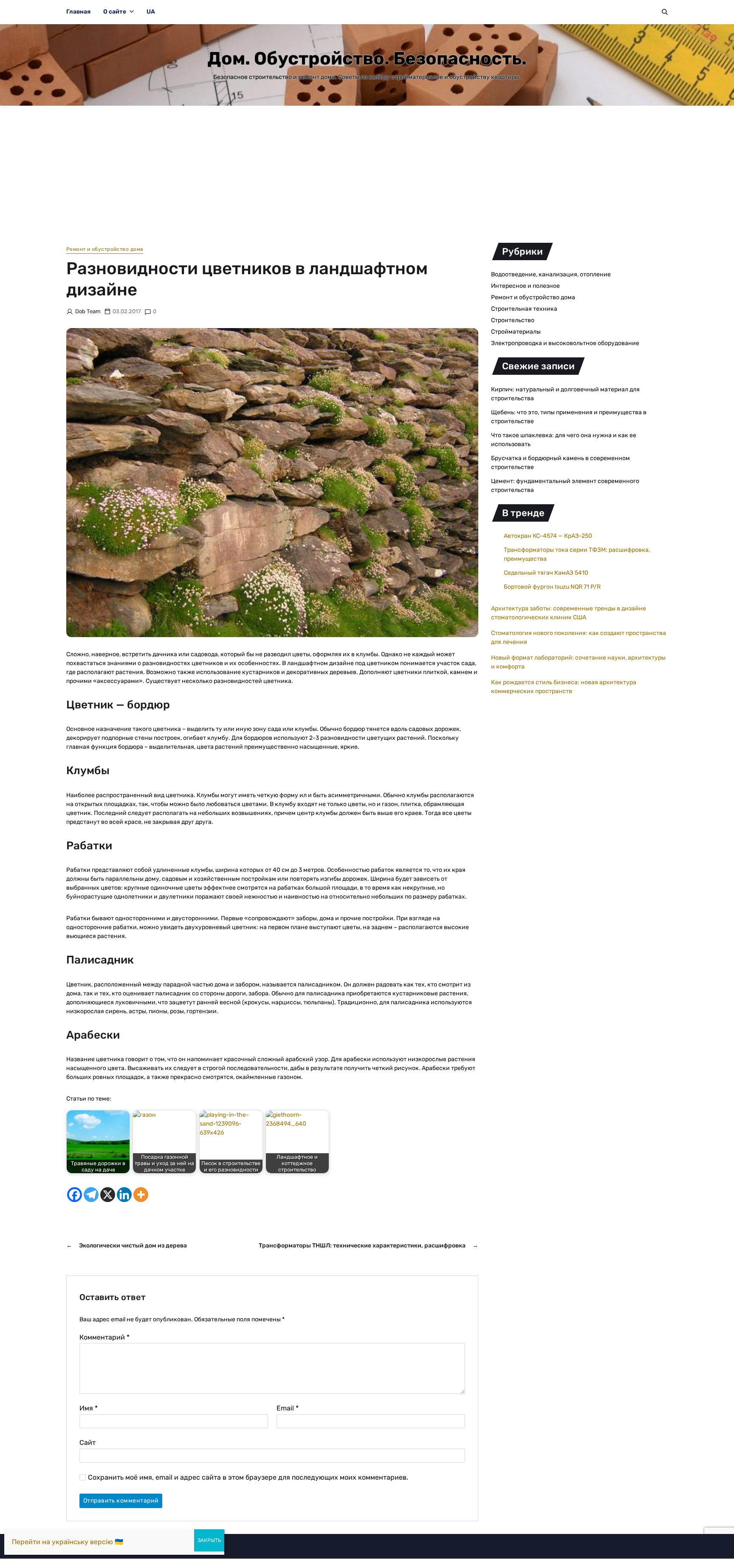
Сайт (87, 1442)
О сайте (114, 11)
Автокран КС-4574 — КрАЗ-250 (548, 535)
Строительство (512, 320)
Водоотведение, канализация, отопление (551, 274)
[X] (107, 1194)
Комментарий (104, 1337)
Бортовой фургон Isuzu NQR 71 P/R (552, 586)
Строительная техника (524, 308)
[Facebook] (74, 1194)
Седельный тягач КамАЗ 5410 (546, 572)
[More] (140, 1194)
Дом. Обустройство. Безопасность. (367, 58)
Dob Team (88, 311)
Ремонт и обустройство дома (104, 249)
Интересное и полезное (525, 285)
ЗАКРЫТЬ (209, 1540)
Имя (88, 1408)
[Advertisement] (367, 169)
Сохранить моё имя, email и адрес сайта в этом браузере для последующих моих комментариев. (248, 1477)
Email (288, 1408)
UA (151, 11)
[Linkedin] (124, 1194)
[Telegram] (91, 1194)
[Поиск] (665, 12)
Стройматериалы (516, 331)
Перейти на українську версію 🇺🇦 (67, 1542)
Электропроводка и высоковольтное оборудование (565, 343)
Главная (78, 11)
